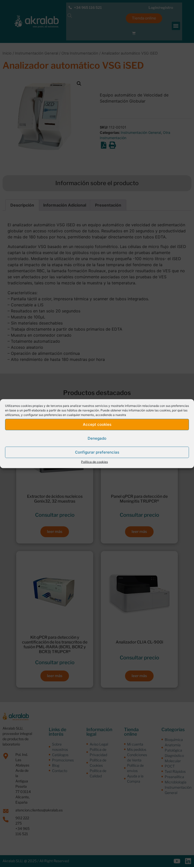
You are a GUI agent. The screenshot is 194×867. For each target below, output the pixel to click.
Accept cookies (97, 424)
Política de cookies (94, 461)
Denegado (97, 438)
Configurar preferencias (97, 452)
